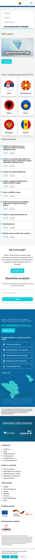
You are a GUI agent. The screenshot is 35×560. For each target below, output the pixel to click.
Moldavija (6, 493)
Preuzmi (7, 61)
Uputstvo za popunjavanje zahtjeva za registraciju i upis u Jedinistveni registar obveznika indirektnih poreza (17, 160)
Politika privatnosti (9, 454)
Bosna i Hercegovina (9, 489)
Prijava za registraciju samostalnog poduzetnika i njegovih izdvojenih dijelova (15, 203)
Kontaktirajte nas (8, 458)
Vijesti (5, 451)
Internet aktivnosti (13, 366)
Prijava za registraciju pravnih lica (15, 214)
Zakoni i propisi (9, 22)
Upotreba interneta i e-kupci (17, 355)
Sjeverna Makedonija (9, 498)
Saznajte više (17, 271)
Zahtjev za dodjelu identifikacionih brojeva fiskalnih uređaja (15, 182)
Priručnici (7, 18)
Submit (17, 299)
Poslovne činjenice (13, 344)
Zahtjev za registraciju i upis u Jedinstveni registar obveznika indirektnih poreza (14, 147)
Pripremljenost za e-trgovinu (17, 350)
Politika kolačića (8, 456)
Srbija (5, 500)
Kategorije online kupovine (16, 361)
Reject (14, 556)
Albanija (5, 487)
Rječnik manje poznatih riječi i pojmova (17, 233)
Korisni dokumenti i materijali (16, 27)
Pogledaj (5, 152)
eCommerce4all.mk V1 (10, 460)
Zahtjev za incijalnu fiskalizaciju (14, 172)
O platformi (6, 449)
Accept (6, 556)
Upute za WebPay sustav (12, 192)
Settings (22, 556)
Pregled (7, 13)
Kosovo (5, 491)
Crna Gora (6, 496)
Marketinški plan (8, 224)
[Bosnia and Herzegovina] (9, 2)
